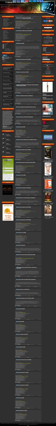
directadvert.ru (47, 116)
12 (51, 39)
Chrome (4, 119)
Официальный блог (45, 56)
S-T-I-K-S (11, 112)
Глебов (3, 112)
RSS (32, 18)
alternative (8, 128)
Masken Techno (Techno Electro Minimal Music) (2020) (26, 254)
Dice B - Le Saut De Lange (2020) (22, 334)
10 (49, 39)
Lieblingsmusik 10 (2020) (21, 126)
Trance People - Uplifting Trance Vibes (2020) (24, 30)
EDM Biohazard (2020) (20, 43)
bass (3, 118)
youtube (9, 123)
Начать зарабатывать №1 (48, 94)
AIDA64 (10, 118)
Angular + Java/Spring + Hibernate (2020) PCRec (48, 191)
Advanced (11, 120)
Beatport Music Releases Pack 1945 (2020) (24, 59)
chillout (6, 117)
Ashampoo (10, 113)
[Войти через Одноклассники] (52, 21)
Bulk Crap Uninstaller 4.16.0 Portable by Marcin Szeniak (26, 106)
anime (11, 111)
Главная (24, 18)
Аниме (9, 111)
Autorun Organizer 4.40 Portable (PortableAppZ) (25, 116)
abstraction (6, 123)
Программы (19, 93)
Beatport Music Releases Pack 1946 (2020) (24, 17)
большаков (6, 112)
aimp (4, 118)
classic (12, 116)
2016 (11, 126)
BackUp (11, 114)
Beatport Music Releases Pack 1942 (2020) (24, 219)
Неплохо (5, 46)
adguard (8, 118)
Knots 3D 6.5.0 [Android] (21, 245)
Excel (9, 120)
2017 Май (44, 49)
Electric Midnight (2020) (21, 308)
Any (12, 119)
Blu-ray (12, 127)
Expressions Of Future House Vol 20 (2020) (24, 359)
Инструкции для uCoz (46, 58)
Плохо (5, 47)
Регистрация (28, 18)
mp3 (5, 111)
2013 (12, 126)
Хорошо (5, 45)
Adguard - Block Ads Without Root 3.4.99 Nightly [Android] (27, 139)
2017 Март (44, 48)
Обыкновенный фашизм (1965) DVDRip (48, 204)
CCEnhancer (6, 120)
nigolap (28, 93)
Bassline (4, 123)
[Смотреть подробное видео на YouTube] (12, 179)
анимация (8, 126)
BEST (10, 124)
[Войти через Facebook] (46, 21)
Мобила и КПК (19, 147)
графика (11, 115)
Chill (12, 117)
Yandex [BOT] (5, 62)
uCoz (28, 425)
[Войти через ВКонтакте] (44, 21)
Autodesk (5, 122)
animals (7, 111)
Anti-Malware (9, 116)
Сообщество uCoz (45, 57)
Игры (4, 33)
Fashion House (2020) (20, 397)
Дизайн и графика (5, 32)
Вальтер (9, 112)
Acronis (6, 116)
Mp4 (10, 122)
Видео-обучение (50, 176)
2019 (3, 128)
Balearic (5, 128)
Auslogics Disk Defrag (9, 119)
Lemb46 (28, 276)
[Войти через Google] (50, 21)
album (5, 126)
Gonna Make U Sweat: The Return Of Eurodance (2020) (26, 162)
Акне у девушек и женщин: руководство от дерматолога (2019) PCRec (48, 178)
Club (10, 128)
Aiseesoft (4, 116)
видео (8, 117)
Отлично (5, 44)
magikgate (28, 28)
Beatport (8, 124)
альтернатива (4, 113)
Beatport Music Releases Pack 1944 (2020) (24, 149)
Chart (6, 118)
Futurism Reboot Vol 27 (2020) (22, 410)
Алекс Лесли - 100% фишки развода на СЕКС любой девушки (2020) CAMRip (48, 161)
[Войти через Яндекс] (48, 21)
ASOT (3, 127)
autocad (8, 122)
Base (5, 119)
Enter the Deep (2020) (20, 321)
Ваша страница (48, 73)
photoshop (4, 114)
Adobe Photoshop (7, 114)
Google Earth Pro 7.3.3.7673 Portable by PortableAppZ (26, 197)
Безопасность (5, 30)
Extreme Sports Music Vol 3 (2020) (22, 372)
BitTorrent (7, 113)
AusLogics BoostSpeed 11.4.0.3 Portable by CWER (25, 298)
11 (50, 39)
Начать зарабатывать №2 (48, 98)
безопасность (8, 115)
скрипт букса (44, 128)
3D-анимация (8, 121)
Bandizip (4, 120)
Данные (12, 122)
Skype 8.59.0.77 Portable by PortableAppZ (24, 187)
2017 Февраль (45, 47)
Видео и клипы (5, 31)
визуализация (4, 121)
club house (8, 127)
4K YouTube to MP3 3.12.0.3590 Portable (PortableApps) (26, 279)
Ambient (10, 117)
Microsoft (4, 117)
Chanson (6, 124)
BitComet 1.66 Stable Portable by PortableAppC (25, 95)
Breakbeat (5, 127)
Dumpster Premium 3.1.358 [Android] (23, 289)
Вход (30, 18)
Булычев (4, 111)
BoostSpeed (4, 115)
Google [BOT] (9, 62)
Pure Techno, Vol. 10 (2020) (21, 232)
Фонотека (19, 28)
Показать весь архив (48, 52)
